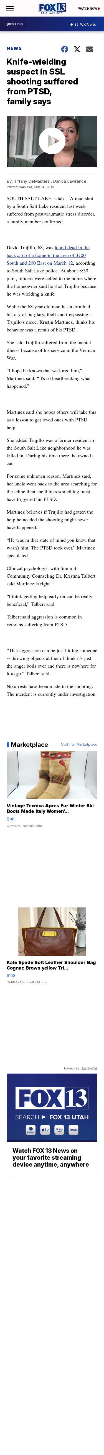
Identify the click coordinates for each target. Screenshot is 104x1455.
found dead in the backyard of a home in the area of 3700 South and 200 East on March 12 (48, 255)
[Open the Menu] (9, 8)
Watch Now (88, 8)
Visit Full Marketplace (79, 745)
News (14, 48)
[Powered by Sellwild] (89, 1069)
